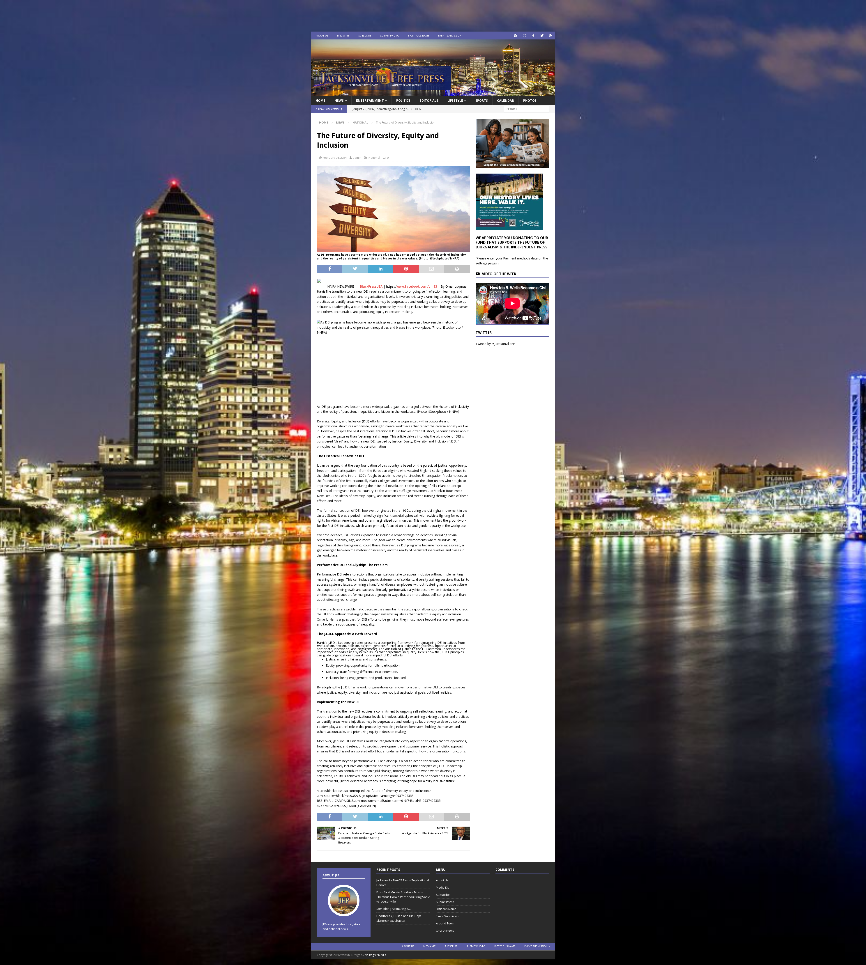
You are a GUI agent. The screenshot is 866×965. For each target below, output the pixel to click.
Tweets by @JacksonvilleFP (495, 344)
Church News (445, 930)
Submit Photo (389, 35)
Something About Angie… (393, 909)
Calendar (505, 100)
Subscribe (364, 35)
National (374, 158)
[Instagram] (524, 35)
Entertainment (370, 100)
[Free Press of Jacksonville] (433, 93)
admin (357, 158)
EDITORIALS (429, 100)
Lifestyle (455, 100)
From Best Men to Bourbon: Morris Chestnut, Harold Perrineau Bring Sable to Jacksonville (403, 897)
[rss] (551, 35)
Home (320, 100)
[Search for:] (526, 109)
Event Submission (449, 35)
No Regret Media (375, 955)
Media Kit (343, 35)
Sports (481, 100)
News (339, 100)
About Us (322, 35)
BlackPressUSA (371, 286)
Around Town (445, 923)
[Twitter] (542, 35)
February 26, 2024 (335, 158)
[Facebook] (533, 35)
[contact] (516, 35)
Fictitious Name (418, 35)
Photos (530, 100)
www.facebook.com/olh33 (416, 286)
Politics (403, 100)
